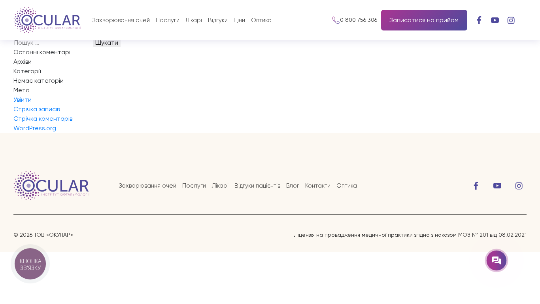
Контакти (317, 185)
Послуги (167, 20)
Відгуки (218, 20)
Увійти (22, 99)
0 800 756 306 (358, 20)
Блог (292, 185)
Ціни (239, 20)
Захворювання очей (121, 20)
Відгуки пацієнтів (257, 185)
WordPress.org (34, 128)
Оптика (261, 20)
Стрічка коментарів (42, 118)
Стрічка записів (36, 109)
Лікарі (193, 20)
